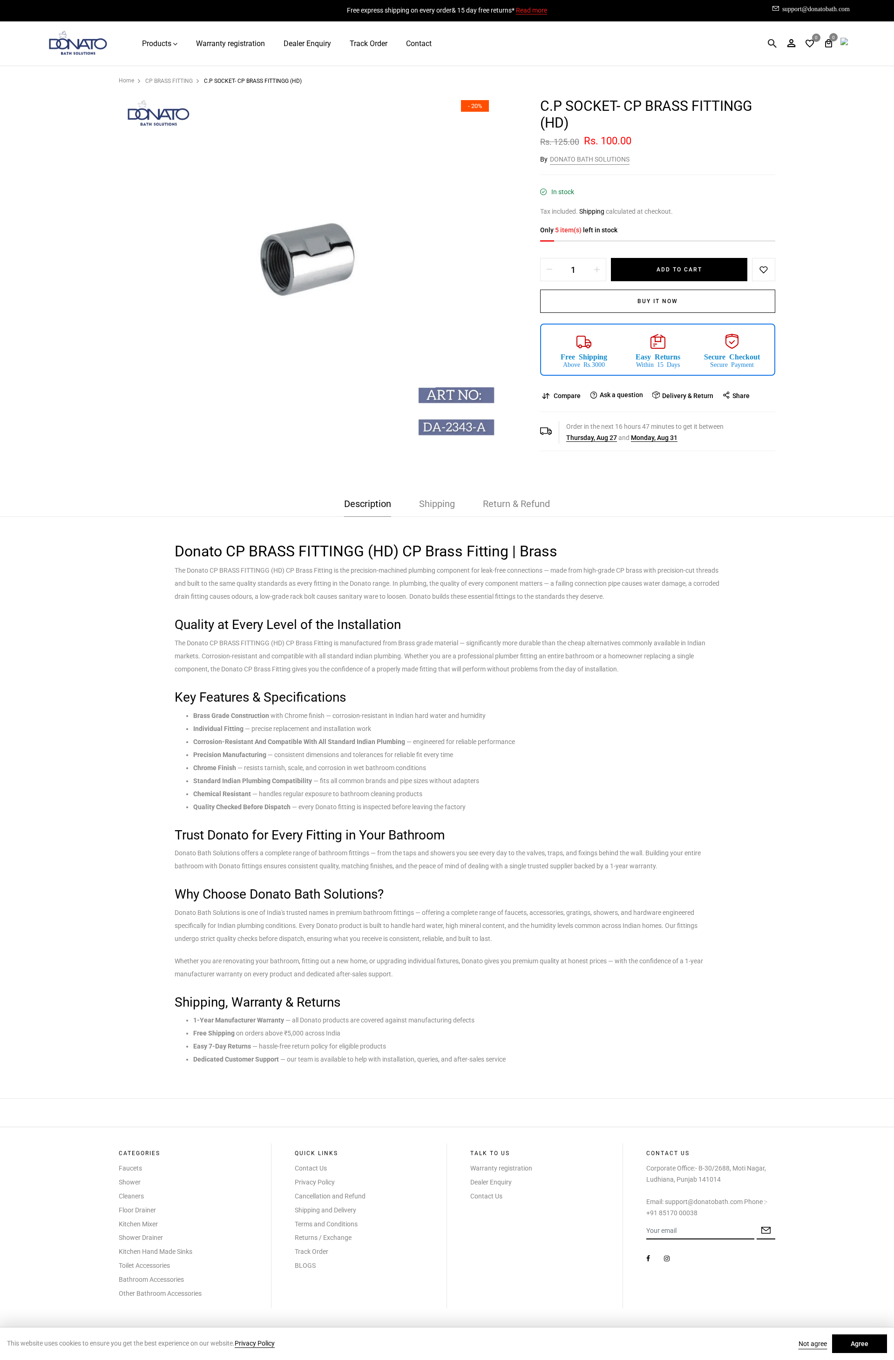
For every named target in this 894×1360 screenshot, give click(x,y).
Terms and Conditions (326, 1224)
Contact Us (311, 1168)
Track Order (368, 43)
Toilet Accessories (144, 1265)
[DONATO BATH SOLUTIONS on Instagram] (667, 1258)
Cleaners (131, 1196)
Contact (419, 43)
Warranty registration (230, 43)
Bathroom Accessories (151, 1279)
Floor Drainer (137, 1210)
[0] (810, 44)
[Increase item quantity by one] (597, 269)
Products (156, 43)
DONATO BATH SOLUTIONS (590, 159)
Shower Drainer (141, 1237)
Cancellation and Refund (330, 1196)
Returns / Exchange (323, 1237)
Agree (859, 1343)
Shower (130, 1182)
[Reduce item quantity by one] (549, 269)
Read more (531, 10)
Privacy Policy (315, 1182)
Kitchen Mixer (138, 1224)
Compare (567, 395)
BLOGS (305, 1265)
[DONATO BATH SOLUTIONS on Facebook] (648, 1258)
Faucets (130, 1168)
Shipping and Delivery (325, 1210)
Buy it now (657, 301)
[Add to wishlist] (763, 269)
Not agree (813, 1343)
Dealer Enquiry (307, 43)
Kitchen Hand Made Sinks (155, 1251)
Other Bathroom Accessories (160, 1293)
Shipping (591, 211)
